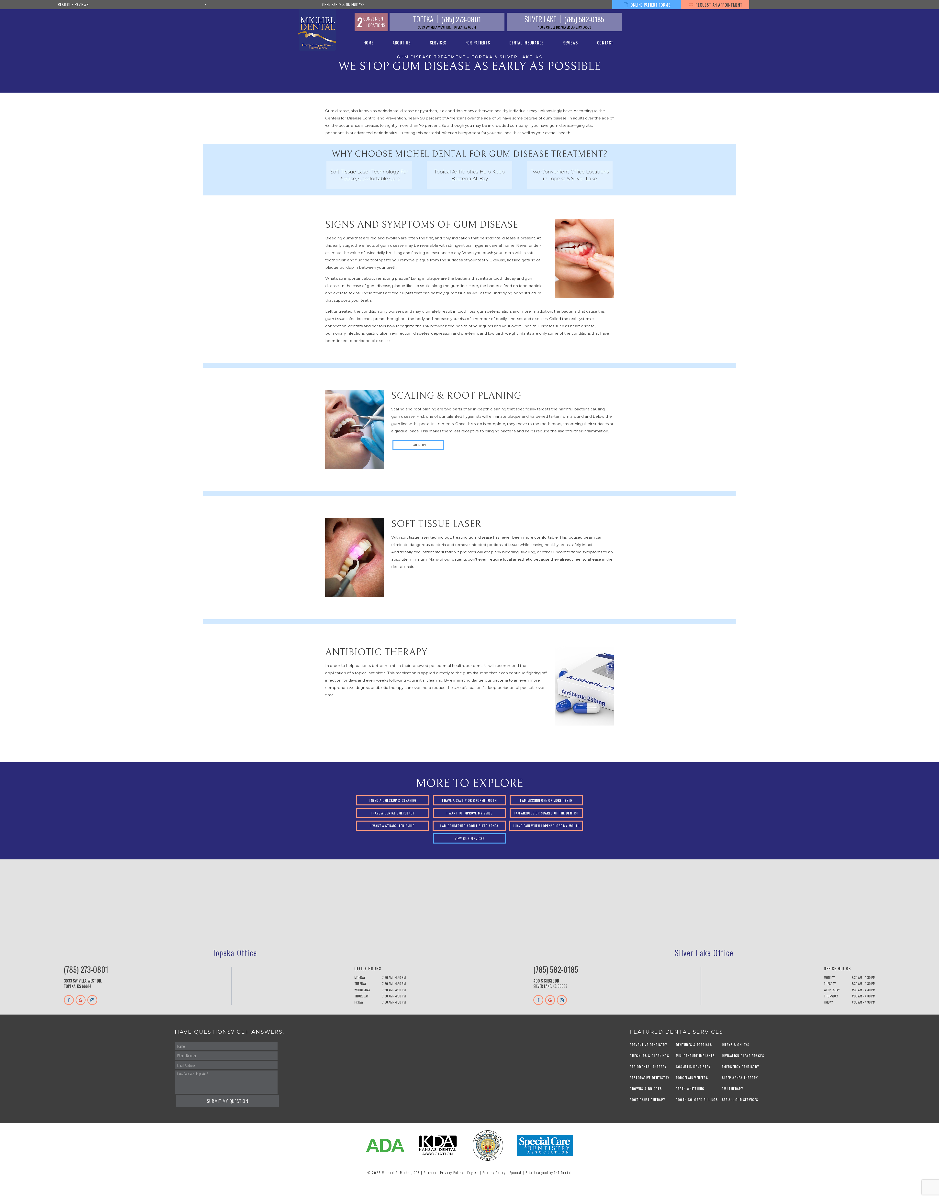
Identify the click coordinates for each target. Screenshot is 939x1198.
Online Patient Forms (650, 5)
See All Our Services (740, 1099)
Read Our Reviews (73, 5)
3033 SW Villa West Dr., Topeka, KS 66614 (447, 27)
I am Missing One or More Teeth (546, 800)
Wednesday (362, 989)
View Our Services (469, 838)
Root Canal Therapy (647, 1099)
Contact (605, 43)
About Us (402, 43)
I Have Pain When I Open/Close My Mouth (546, 825)
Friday (358, 1002)
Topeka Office (234, 952)
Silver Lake (540, 19)
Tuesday (360, 983)
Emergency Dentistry (740, 1066)
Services (438, 43)
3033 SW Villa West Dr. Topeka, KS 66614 (83, 983)
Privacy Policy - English (459, 1172)
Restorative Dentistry (649, 1077)
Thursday (361, 995)
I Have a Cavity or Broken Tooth (469, 800)
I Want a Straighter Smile (392, 825)
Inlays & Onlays (735, 1044)
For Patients (478, 43)
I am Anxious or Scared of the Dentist (546, 812)
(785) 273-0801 (461, 18)
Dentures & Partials (694, 1044)
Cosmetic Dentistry (693, 1066)
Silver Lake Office (704, 952)
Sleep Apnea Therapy (740, 1077)
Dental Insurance (526, 43)
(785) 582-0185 (584, 18)
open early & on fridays (343, 5)
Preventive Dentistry (648, 1044)
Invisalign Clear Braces (743, 1055)
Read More (418, 444)
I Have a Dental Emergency (393, 812)
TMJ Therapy (732, 1088)
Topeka (423, 19)
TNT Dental (563, 1172)
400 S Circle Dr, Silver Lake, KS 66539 (564, 27)
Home (368, 43)
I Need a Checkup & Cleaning (392, 800)
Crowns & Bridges (646, 1088)
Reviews (570, 43)
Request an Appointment (718, 5)
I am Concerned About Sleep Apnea (469, 825)
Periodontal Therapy (648, 1066)
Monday (359, 977)
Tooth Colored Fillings (697, 1099)
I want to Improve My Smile (469, 812)
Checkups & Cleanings (649, 1055)
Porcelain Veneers (692, 1077)
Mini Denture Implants (695, 1055)
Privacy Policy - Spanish (502, 1172)
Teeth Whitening (690, 1088)
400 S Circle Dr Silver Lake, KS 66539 (550, 983)
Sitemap (430, 1172)
